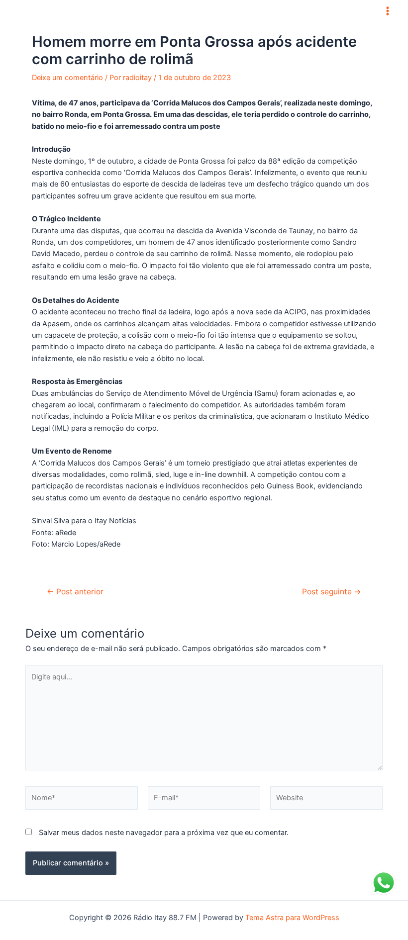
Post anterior (75, 592)
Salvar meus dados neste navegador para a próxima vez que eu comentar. (164, 832)
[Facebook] (196, 10)
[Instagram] (211, 10)
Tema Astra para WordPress (292, 917)
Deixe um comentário (67, 77)
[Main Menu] (387, 10)
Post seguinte (331, 592)
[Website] (326, 799)
